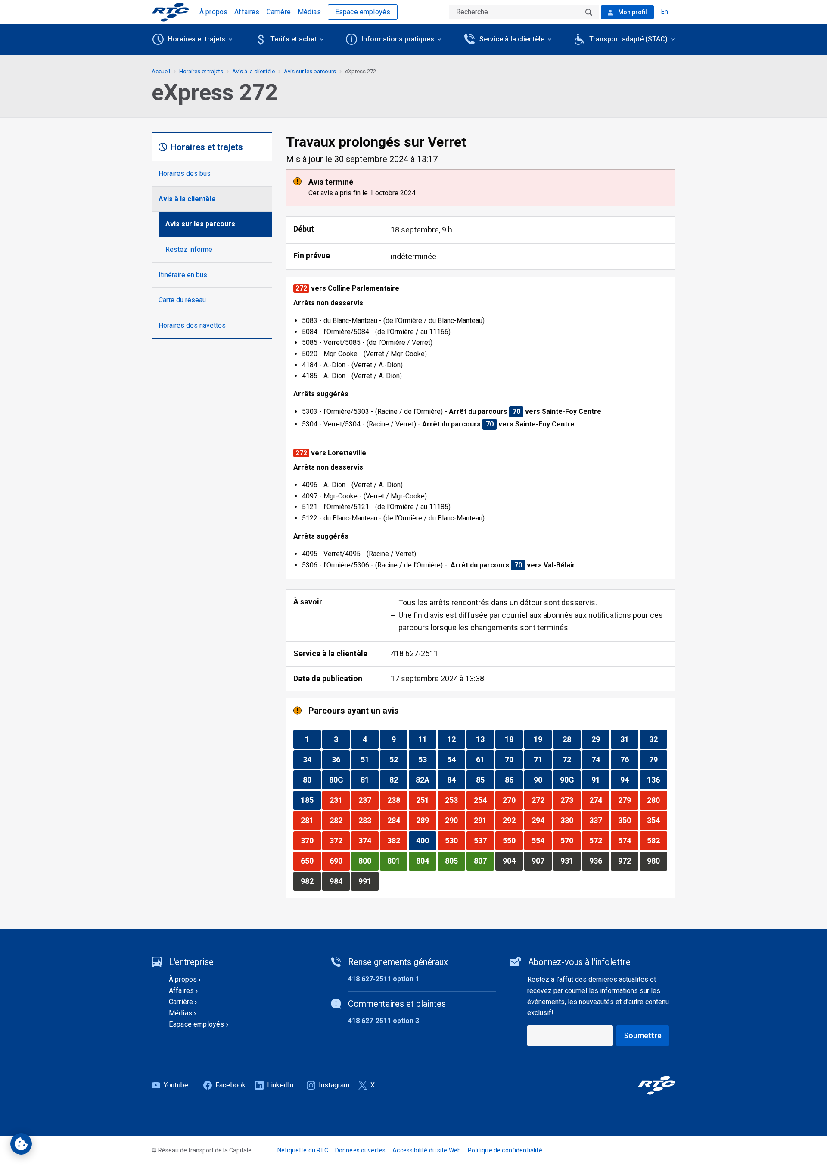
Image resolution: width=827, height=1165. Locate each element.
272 (541, 800)
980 (657, 860)
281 (310, 820)
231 (339, 800)
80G (339, 779)
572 (599, 840)
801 (397, 860)
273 (570, 800)
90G (570, 779)
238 (397, 800)
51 (369, 759)
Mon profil (632, 12)
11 (427, 739)
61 (485, 759)
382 (397, 840)
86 (513, 779)
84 (456, 779)
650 (310, 860)
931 (570, 860)
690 (339, 860)
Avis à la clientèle (187, 199)
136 (657, 779)
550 (512, 840)
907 (541, 860)
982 (310, 881)
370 (310, 840)
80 (311, 779)
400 (426, 840)
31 (629, 739)
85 (485, 779)
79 (658, 759)
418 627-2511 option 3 (383, 1021)
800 (368, 860)
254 (483, 800)
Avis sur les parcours (200, 224)
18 (513, 739)
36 (340, 759)
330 (570, 820)
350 (628, 820)
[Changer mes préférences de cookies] (21, 1144)
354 (657, 820)
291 (483, 820)
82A (425, 779)
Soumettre (643, 1035)
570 (570, 840)
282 (339, 820)
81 (369, 779)
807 (483, 860)
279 (628, 800)
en (664, 11)
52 (398, 759)
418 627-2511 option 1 (383, 979)
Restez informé (188, 249)
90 (542, 779)
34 (311, 759)
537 (483, 840)
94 (629, 779)
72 (571, 759)
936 (599, 860)
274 (599, 800)
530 (455, 840)
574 (628, 840)
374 (368, 840)
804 (426, 860)
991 (368, 881)
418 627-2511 (414, 653)
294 (541, 820)
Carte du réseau (182, 300)
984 (339, 881)
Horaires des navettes (192, 325)
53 (427, 759)
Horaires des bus (185, 173)
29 (600, 739)
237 (368, 800)
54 (456, 759)
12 (456, 739)
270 (512, 800)
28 (571, 739)
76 (629, 759)
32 (658, 739)
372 (339, 840)
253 (455, 800)
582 (657, 840)
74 (600, 759)
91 (600, 779)
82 (398, 779)
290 (455, 820)
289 (426, 820)
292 (512, 820)
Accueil (161, 71)
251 (426, 800)
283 (368, 820)
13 (485, 739)
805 (455, 860)
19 (542, 739)
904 (512, 860)
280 (657, 800)
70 (513, 759)
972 (628, 860)
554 (541, 840)
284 (397, 820)
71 (542, 759)
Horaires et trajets (201, 71)
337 (599, 820)
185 (310, 800)
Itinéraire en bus (183, 275)
